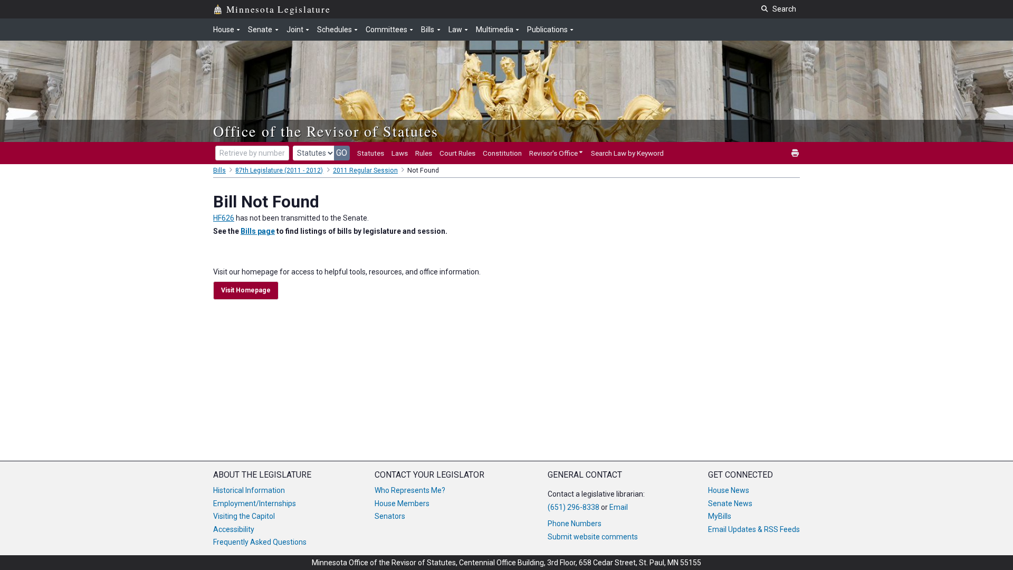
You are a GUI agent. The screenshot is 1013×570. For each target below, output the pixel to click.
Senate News (730, 503)
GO (341, 153)
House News (728, 490)
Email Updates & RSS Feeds (754, 529)
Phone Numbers (574, 523)
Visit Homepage (246, 290)
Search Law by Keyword (627, 153)
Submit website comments (593, 537)
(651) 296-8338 (573, 507)
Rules (423, 153)
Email (618, 507)
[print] (795, 153)
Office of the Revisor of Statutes (325, 131)
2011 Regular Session (365, 170)
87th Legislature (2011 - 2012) (279, 170)
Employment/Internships (254, 503)
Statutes (370, 153)
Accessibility (233, 529)
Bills (219, 170)
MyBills (719, 516)
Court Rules (457, 153)
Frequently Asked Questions (260, 542)
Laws (399, 153)
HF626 (223, 218)
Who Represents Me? (410, 490)
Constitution (502, 153)
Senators (390, 516)
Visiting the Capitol (244, 516)
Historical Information (249, 490)
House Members (402, 503)
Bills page (258, 231)
